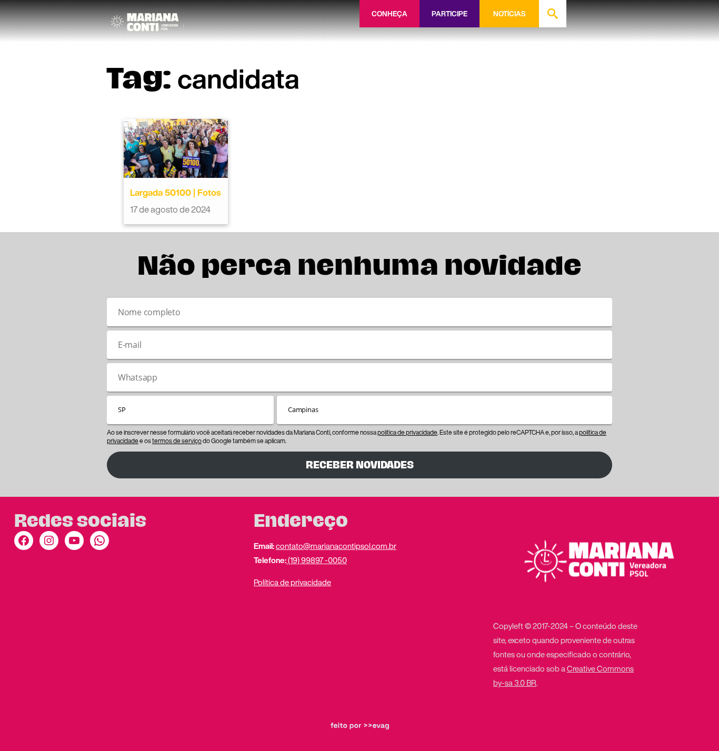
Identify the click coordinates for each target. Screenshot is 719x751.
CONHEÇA (389, 13)
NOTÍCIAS (509, 13)
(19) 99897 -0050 (316, 560)
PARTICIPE (449, 13)
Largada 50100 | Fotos (175, 192)
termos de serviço (177, 440)
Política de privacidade (292, 582)
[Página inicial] (147, 18)
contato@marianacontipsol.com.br (336, 546)
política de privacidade (407, 432)
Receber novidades (360, 464)
